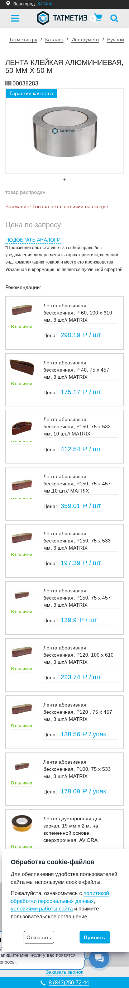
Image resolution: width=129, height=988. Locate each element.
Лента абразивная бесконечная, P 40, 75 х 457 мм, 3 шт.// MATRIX (76, 370)
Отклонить (39, 937)
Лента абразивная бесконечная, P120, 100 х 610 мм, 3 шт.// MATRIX (78, 655)
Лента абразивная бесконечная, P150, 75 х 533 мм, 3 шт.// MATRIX (77, 541)
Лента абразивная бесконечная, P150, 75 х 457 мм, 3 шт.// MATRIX (77, 598)
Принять (94, 937)
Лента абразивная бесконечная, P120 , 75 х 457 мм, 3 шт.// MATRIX (77, 712)
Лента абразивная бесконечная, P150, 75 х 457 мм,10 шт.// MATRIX (77, 484)
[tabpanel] (64, 131)
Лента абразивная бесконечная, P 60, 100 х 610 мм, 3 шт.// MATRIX (77, 313)
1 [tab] (64, 179)
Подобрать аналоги (33, 240)
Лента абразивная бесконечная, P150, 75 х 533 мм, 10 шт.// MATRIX (77, 426)
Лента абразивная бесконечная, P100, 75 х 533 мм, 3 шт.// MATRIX (77, 769)
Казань (45, 3)
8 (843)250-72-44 (69, 982)
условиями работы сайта (42, 908)
